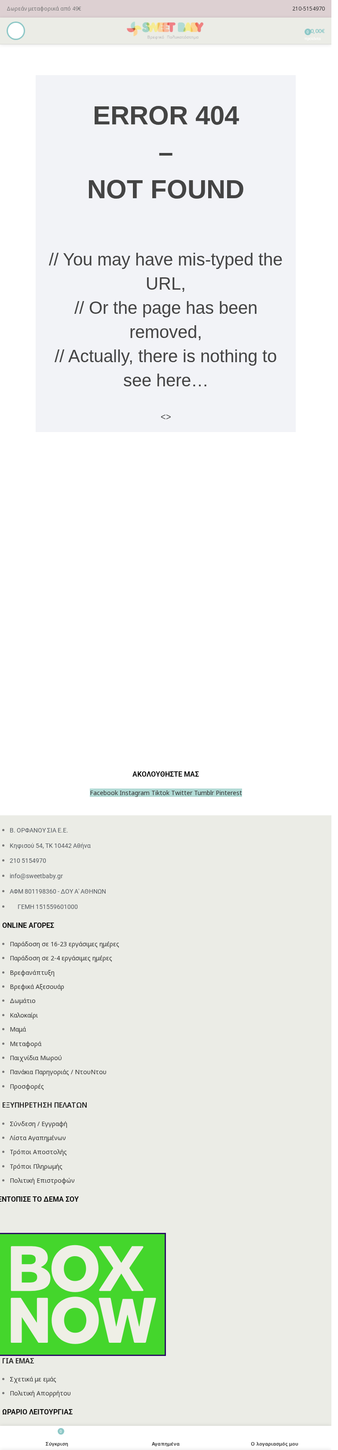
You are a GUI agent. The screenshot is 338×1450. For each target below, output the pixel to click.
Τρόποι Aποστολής (38, 1152)
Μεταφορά (25, 1043)
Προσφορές (27, 1086)
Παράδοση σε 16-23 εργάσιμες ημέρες (64, 944)
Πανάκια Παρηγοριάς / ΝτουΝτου (58, 1072)
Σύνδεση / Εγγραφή (38, 1123)
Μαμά (18, 1029)
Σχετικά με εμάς (33, 1379)
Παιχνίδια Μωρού (36, 1058)
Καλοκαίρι (24, 1015)
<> (166, 417)
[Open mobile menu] (15, 31)
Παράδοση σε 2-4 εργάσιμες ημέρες (61, 958)
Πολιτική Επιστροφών (42, 1180)
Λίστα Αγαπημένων (38, 1138)
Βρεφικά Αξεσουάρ (37, 986)
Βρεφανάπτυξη (32, 972)
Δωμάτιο (23, 1000)
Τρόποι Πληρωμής (36, 1166)
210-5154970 (308, 8)
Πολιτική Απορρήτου (40, 1393)
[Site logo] (166, 30)
